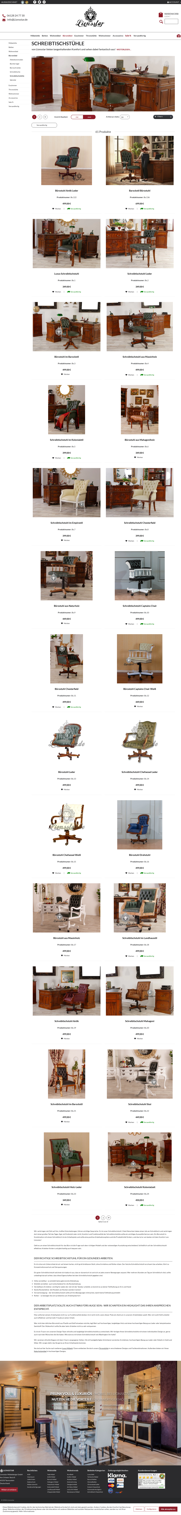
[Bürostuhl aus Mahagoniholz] (140, 409)
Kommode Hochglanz (94, 1489)
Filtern (160, 116)
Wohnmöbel (13, 51)
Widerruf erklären (8, 1489)
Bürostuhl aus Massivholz (66, 938)
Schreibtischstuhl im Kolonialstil (66, 439)
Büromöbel (13, 56)
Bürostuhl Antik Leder (66, 190)
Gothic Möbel (71, 1477)
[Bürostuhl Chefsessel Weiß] (66, 824)
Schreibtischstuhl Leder (139, 273)
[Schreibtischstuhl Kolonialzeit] (140, 1157)
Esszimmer (13, 85)
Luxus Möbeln (67, 1348)
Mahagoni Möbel (52, 1482)
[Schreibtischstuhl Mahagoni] (140, 991)
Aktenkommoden (16, 60)
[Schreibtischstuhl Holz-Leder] (66, 1157)
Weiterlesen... (124, 49)
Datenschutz (31, 1482)
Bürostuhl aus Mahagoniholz (140, 439)
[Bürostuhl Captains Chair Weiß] (140, 658)
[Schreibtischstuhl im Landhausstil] (140, 908)
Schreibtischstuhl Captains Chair (140, 605)
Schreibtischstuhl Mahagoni (139, 1021)
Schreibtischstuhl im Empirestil (67, 522)
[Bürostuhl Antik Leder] (66, 160)
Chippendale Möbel (53, 1492)
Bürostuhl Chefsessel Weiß (67, 854)
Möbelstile (13, 43)
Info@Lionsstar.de (17, 19)
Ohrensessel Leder (93, 1484)
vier (77, 117)
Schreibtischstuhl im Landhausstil (139, 938)
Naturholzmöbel (40, 1351)
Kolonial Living (72, 1482)
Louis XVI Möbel (72, 1489)
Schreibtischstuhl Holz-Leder (67, 1187)
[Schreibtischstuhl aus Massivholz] (140, 326)
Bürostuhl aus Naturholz (66, 605)
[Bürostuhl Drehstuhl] (140, 824)
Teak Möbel (51, 1474)
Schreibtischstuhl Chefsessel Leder (140, 772)
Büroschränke (15, 68)
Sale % (11, 102)
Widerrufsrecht (32, 1484)
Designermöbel (72, 1484)
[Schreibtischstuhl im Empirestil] (66, 492)
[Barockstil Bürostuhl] (140, 160)
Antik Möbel (51, 1477)
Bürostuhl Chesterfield (66, 688)
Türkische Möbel (92, 1477)
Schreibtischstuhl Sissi (139, 1104)
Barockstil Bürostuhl (139, 190)
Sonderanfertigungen (34, 1487)
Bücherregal (14, 64)
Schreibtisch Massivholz (95, 1492)
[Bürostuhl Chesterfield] (66, 658)
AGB (28, 1474)
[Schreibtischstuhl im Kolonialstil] (66, 409)
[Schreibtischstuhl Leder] (140, 243)
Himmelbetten (92, 1482)
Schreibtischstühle (17, 76)
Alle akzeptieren (168, 1509)
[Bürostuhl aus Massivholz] (66, 908)
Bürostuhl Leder (66, 772)
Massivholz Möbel (53, 1484)
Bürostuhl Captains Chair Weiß (139, 688)
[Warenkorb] (161, 14)
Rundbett (70, 1474)
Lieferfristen (31, 1479)
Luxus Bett (90, 1474)
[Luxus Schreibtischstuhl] (66, 243)
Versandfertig (14, 106)
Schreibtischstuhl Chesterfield (139, 522)
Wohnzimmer (14, 94)
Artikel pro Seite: (112, 117)
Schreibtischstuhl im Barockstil (67, 1104)
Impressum (30, 1477)
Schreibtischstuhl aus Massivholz (140, 356)
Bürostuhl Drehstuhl (139, 854)
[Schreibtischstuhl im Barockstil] (66, 1074)
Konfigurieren (151, 1509)
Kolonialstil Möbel (53, 1487)
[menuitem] (161, 15)
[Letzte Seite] (45, 117)
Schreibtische (15, 72)
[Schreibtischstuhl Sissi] (140, 1074)
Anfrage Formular (178, 35)
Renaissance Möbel (73, 1492)
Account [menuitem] (174, 2)
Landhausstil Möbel (53, 1489)
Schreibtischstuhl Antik (67, 1021)
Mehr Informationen (26, 1511)
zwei (89, 117)
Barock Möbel (51, 1479)
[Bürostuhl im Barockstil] (66, 326)
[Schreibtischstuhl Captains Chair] (140, 575)
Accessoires (13, 98)
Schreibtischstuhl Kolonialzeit (139, 1187)
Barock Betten (92, 1479)
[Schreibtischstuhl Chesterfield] (140, 492)
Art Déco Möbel (72, 1487)
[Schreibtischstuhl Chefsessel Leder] (140, 741)
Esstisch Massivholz (93, 1487)
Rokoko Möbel (72, 1479)
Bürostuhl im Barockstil (66, 356)
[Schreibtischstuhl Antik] (66, 991)
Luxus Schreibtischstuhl (66, 273)
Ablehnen (139, 1509)
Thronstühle (13, 89)
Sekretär (13, 80)
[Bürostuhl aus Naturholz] (66, 575)
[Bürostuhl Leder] (66, 741)
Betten (11, 47)
